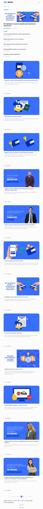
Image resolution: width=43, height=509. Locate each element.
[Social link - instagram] (22, 505)
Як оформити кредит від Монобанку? (12, 54)
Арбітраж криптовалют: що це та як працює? (14, 39)
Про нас (23, 500)
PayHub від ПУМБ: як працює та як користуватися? (15, 49)
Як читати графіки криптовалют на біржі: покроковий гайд (17, 34)
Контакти (15, 500)
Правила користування (8, 500)
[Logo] (8, 2)
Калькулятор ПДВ (29, 500)
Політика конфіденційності (9, 502)
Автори (19, 500)
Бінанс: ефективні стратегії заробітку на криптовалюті (16, 44)
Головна (5, 6)
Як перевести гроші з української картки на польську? (20, 25)
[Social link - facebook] (20, 505)
